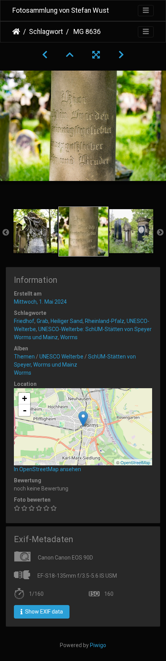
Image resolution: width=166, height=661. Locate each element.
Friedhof (24, 321)
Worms (69, 337)
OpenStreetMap (135, 462)
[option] (35, 231)
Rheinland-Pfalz (104, 321)
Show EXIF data (43, 612)
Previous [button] (6, 233)
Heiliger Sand (67, 321)
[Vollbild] (96, 55)
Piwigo (98, 645)
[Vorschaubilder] (70, 55)
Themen (24, 356)
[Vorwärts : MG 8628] (121, 55)
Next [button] (160, 233)
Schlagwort (46, 32)
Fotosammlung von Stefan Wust (60, 10)
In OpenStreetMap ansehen (47, 469)
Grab (42, 321)
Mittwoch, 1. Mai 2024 (40, 302)
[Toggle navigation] (146, 10)
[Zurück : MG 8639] (45, 55)
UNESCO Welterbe (61, 356)
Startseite (16, 32)
